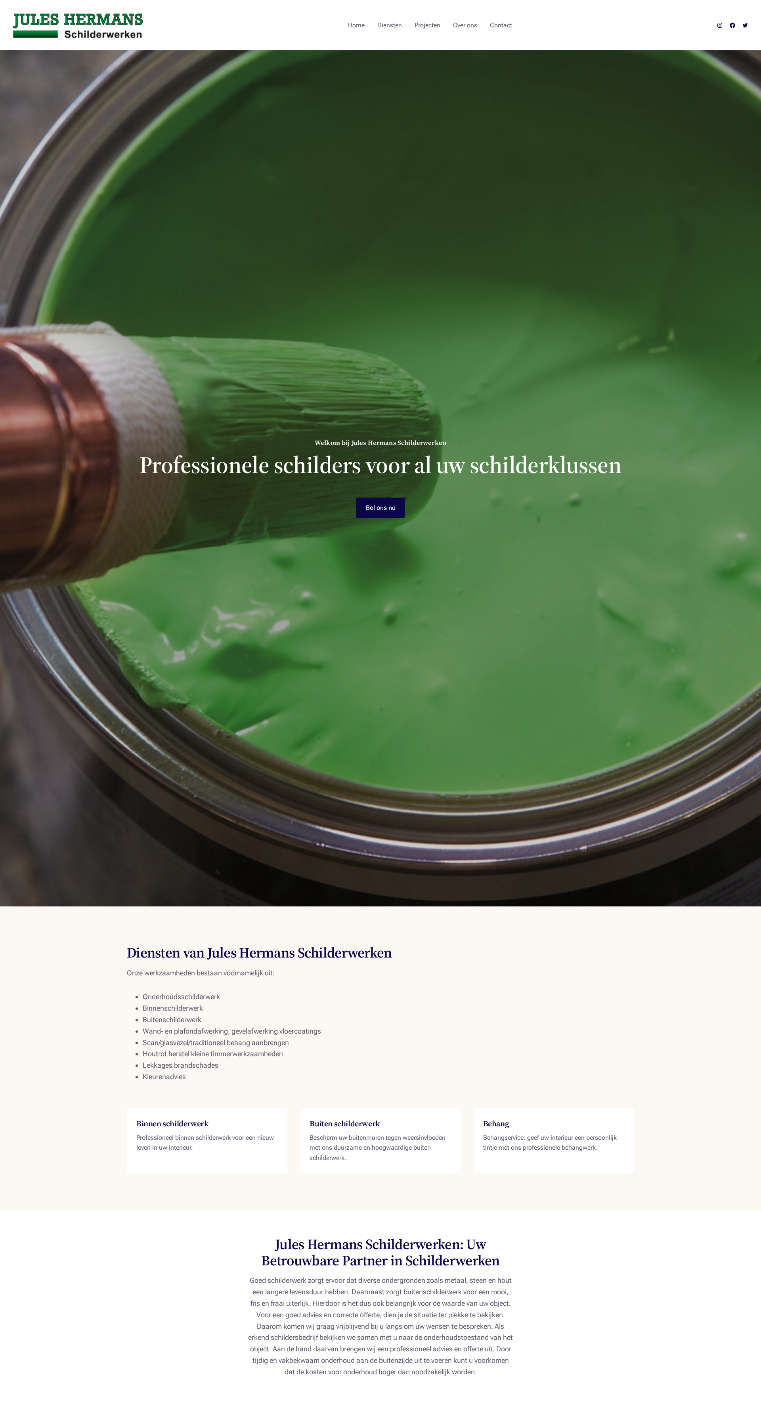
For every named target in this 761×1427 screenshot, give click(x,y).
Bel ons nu (381, 507)
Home (356, 25)
